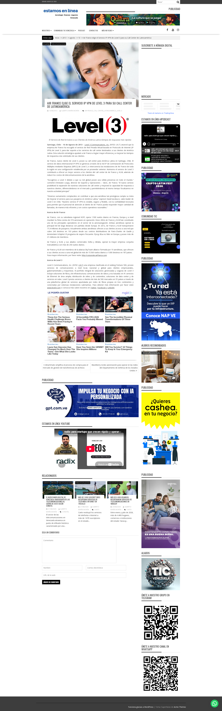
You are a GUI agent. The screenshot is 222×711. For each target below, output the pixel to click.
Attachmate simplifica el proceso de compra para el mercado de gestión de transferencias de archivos (65, 366)
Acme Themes (180, 707)
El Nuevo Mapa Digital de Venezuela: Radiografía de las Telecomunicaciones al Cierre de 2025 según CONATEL (58, 501)
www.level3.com (54, 287)
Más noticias (107, 30)
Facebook (101, 287)
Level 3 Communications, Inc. (97, 144)
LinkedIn (111, 287)
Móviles (54, 483)
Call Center (98, 111)
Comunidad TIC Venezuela (64, 30)
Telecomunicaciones (58, 44)
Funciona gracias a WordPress (140, 707)
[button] (214, 703)
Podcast (81, 30)
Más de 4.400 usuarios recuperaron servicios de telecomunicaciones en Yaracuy (121, 500)
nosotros (46, 30)
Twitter (93, 287)
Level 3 (119, 111)
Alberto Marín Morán (70, 111)
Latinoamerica (110, 111)
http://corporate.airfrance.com (94, 255)
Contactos (93, 30)
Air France (89, 111)
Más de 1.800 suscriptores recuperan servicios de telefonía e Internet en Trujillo (89, 500)
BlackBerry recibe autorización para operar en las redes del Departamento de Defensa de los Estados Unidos (115, 368)
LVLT (80, 265)
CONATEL (65, 512)
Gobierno (46, 483)
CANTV (96, 510)
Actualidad (46, 44)
